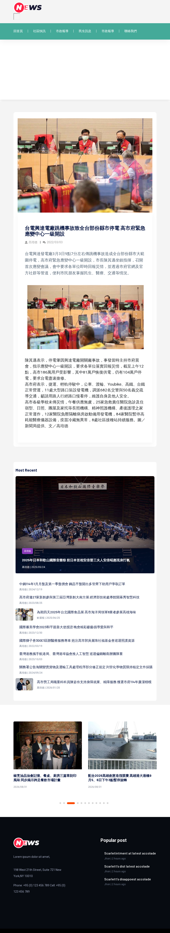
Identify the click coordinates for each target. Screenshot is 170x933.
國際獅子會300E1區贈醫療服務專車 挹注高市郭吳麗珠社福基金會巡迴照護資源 (77, 640)
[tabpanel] (48, 755)
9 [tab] (96, 803)
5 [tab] (81, 803)
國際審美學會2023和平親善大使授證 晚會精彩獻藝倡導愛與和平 (66, 627)
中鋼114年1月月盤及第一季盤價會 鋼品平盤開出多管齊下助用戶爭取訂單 (72, 584)
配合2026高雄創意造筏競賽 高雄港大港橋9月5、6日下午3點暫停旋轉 (45, 777)
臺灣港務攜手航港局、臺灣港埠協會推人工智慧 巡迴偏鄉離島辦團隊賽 (71, 654)
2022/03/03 (55, 242)
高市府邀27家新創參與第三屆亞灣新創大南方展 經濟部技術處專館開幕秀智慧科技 (79, 597)
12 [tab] (107, 803)
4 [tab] (75, 803)
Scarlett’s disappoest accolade (127, 879)
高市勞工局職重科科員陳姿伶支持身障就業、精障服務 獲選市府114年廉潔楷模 (94, 682)
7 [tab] (89, 803)
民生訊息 (85, 31)
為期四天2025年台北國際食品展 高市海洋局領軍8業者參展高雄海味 (86, 612)
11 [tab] (104, 803)
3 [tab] (68, 803)
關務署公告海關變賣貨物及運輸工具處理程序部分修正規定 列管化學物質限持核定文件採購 (86, 667)
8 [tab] (93, 803)
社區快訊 (39, 31)
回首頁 (18, 31)
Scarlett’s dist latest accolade (127, 866)
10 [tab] (100, 803)
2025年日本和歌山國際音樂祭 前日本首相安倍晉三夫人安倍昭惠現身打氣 (76, 560)
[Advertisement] (85, 71)
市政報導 (62, 31)
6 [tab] (85, 803)
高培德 (33, 242)
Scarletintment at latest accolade (130, 853)
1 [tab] (60, 803)
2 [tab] (64, 803)
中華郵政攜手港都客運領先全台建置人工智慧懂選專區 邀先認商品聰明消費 (120, 777)
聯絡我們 (130, 31)
